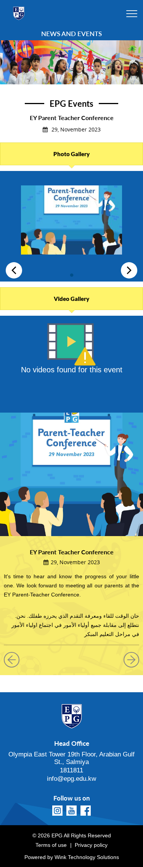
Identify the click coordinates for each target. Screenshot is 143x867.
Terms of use (51, 845)
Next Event (128, 660)
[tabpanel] (71, 222)
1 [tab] (72, 273)
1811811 (71, 770)
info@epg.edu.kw (71, 778)
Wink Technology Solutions (87, 857)
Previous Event (14, 660)
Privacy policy (91, 845)
